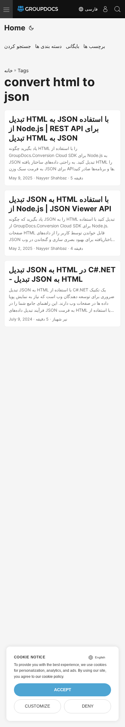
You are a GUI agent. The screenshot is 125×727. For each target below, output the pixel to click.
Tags (23, 70)
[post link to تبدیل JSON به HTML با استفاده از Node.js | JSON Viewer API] (62, 223)
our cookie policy (49, 676)
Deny (87, 706)
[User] (105, 9)
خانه (8, 70)
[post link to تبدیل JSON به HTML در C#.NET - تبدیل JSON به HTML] (62, 294)
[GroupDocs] (37, 9)
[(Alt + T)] (31, 28)
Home (14, 27)
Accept (62, 690)
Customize (37, 706)
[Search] (117, 9)
